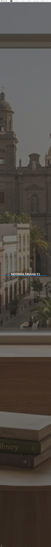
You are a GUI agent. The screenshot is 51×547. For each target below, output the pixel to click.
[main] (25, 274)
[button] (50, 1)
